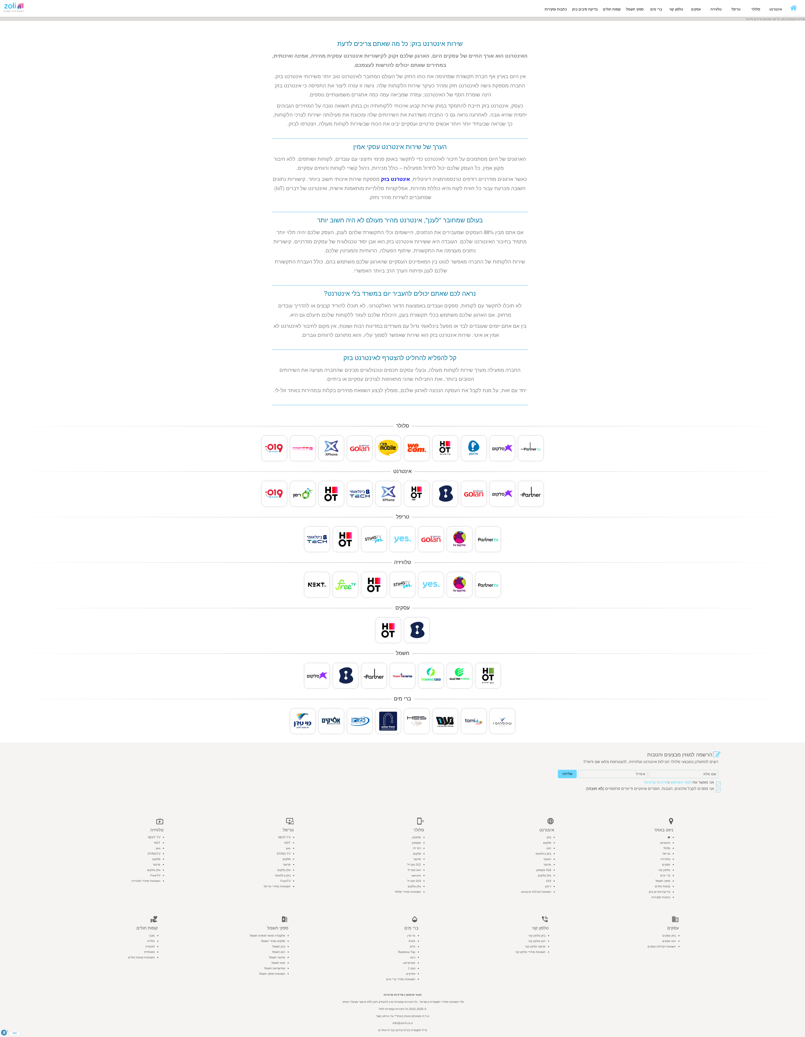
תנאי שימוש (414, 994)
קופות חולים (662, 886)
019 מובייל (414, 881)
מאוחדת (149, 952)
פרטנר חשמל (277, 957)
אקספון (416, 842)
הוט (549, 848)
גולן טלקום (544, 875)
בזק (549, 837)
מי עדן (411, 935)
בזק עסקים (669, 935)
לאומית (150, 946)
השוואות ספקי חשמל (272, 973)
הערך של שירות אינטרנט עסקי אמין (400, 146)
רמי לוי (417, 848)
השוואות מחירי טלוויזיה (145, 881)
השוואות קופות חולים (141, 957)
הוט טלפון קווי (536, 941)
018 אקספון (543, 870)
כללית (151, 941)
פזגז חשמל (278, 962)
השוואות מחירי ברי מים (400, 979)
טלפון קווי (664, 870)
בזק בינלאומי (543, 853)
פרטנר (547, 864)
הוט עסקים (669, 941)
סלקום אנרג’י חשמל (273, 941)
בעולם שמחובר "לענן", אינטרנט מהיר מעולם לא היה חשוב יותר (400, 219)
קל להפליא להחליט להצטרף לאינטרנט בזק (400, 357)
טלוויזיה (665, 859)
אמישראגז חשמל (274, 968)
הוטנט (547, 859)
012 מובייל (414, 864)
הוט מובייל (414, 870)
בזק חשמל (278, 946)
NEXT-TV (284, 837)
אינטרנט (665, 842)
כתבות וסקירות (556, 9)
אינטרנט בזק (395, 178)
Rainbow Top (406, 952)
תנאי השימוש (681, 782)
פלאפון (416, 837)
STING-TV (284, 853)
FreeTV (285, 881)
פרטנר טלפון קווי (535, 946)
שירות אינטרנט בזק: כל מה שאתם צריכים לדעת (400, 43)
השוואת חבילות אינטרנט (536, 891)
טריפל (666, 853)
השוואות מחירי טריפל (277, 886)
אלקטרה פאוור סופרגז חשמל (267, 935)
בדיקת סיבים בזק (585, 9)
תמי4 (412, 941)
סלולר (666, 848)
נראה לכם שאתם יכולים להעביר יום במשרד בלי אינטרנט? (400, 293)
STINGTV (154, 853)
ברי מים (665, 875)
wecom (416, 875)
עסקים (666, 864)
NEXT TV (154, 837)
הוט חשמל (278, 952)
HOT (287, 842)
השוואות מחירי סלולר (408, 891)
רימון (548, 886)
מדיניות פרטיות (656, 782)
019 (548, 881)
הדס (412, 946)
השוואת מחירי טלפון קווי (530, 952)
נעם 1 (411, 968)
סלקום (547, 842)
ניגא (412, 957)
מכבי (152, 935)
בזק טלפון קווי (536, 935)
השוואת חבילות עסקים (662, 946)
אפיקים (410, 973)
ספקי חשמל (663, 881)
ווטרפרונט (409, 962)
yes (288, 848)
